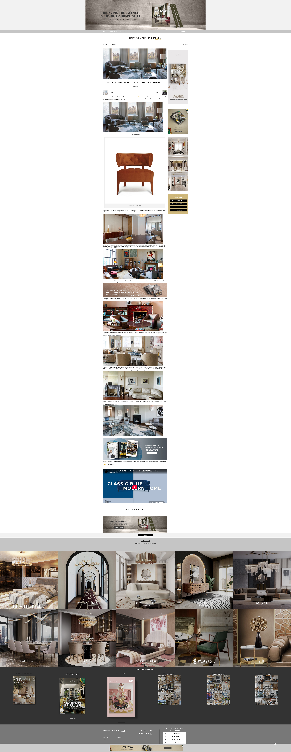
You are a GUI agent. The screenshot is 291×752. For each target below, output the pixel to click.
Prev (112, 92)
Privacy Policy (113, 31)
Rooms (113, 44)
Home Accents (106, 737)
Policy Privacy (119, 737)
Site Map (122, 31)
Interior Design (135, 86)
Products (106, 44)
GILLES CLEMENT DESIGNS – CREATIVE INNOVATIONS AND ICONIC (121, 436)
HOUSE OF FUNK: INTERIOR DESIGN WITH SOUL (117, 101)
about (104, 31)
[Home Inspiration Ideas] (145, 38)
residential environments (132, 98)
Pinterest (104, 464)
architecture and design (141, 96)
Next (157, 92)
